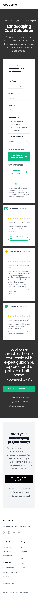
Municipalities (7, 556)
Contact (24, 551)
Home (6, 21)
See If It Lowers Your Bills (16, 292)
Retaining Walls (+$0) (19, 127)
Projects (17, 21)
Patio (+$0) (15, 124)
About (23, 547)
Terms (23, 568)
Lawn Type (12, 105)
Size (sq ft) (12, 81)
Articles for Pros (8, 583)
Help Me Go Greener (16, 333)
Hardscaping (13, 117)
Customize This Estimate (16, 172)
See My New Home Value (16, 237)
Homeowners (7, 547)
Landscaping (31, 21)
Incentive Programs (10, 572)
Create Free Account (17, 389)
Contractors (7, 551)
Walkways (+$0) (17, 121)
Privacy (23, 563)
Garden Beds (13, 93)
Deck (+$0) (15, 130)
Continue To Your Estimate (17, 156)
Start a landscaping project (17, 478)
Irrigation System (15, 136)
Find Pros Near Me (9, 568)
